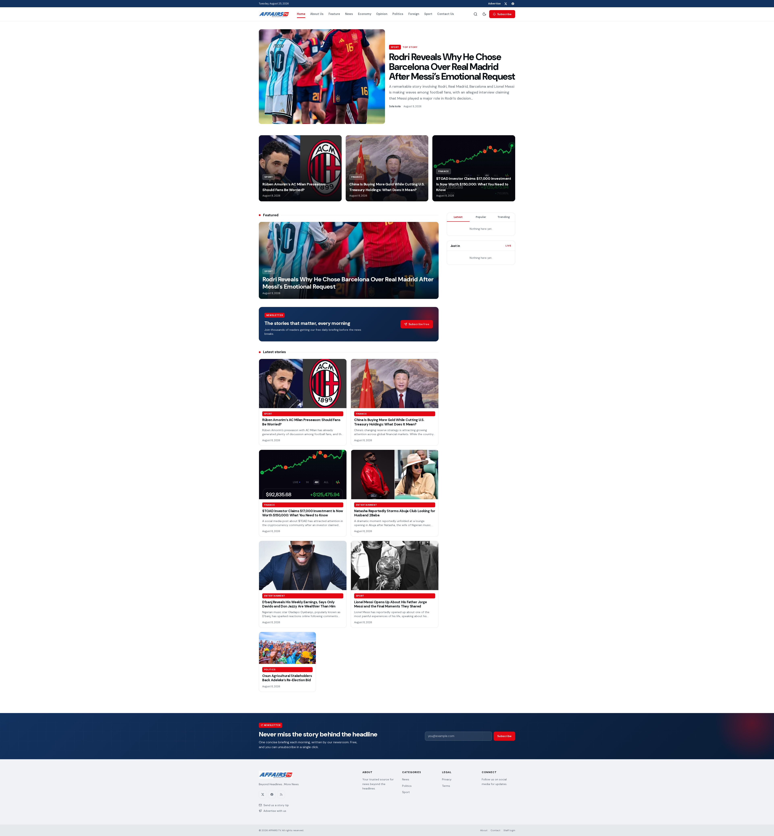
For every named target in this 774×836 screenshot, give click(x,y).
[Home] (274, 14)
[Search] (475, 14)
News (349, 14)
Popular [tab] (481, 217)
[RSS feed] (281, 794)
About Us (317, 14)
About (483, 830)
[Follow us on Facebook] (512, 3)
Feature (334, 14)
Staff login (509, 830)
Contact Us (445, 14)
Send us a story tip (276, 805)
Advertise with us (274, 811)
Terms (446, 786)
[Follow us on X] (505, 3)
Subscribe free (419, 324)
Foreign (413, 14)
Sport (428, 14)
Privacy (447, 779)
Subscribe (504, 14)
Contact (495, 830)
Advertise (494, 3)
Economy (364, 14)
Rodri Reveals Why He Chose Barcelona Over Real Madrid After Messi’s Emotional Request (452, 66)
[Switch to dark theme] (484, 14)
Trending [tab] (503, 217)
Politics (397, 14)
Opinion (381, 14)
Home (301, 14)
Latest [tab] (458, 217)
